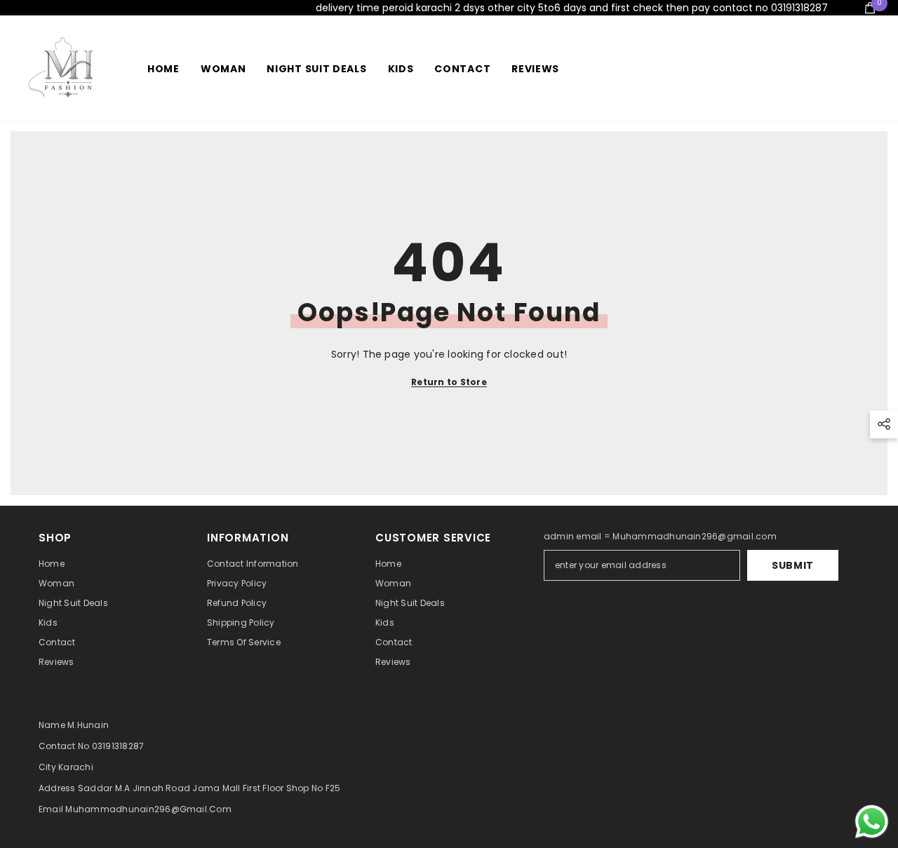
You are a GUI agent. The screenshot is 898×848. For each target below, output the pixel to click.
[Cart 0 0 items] (870, 8)
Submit (793, 565)
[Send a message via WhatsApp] (871, 821)
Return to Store (449, 382)
